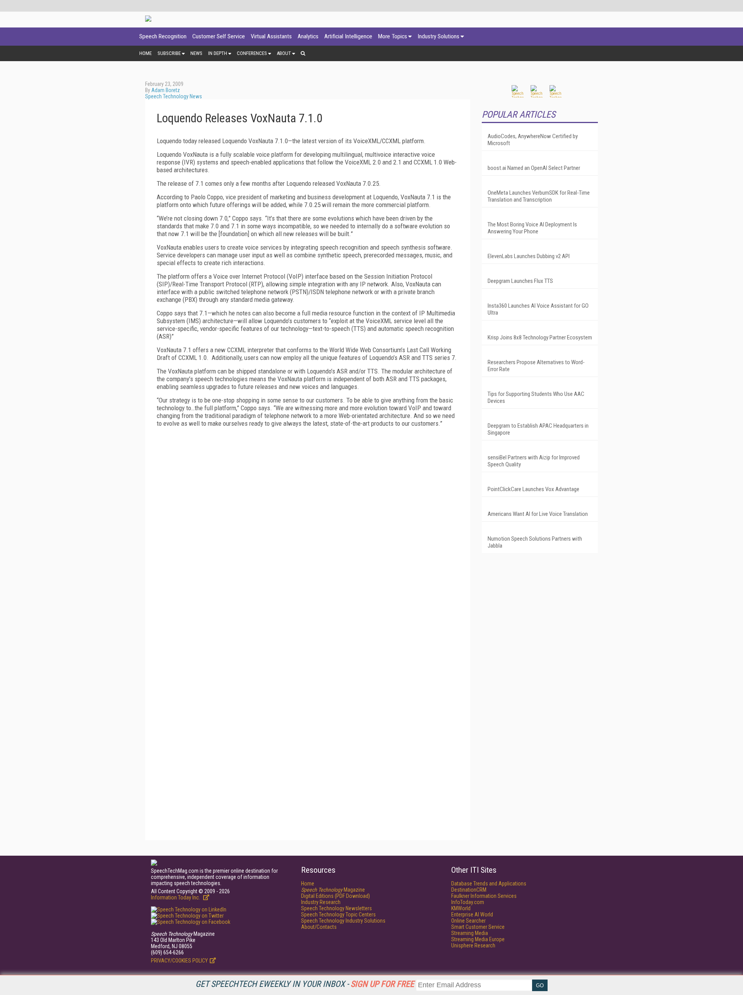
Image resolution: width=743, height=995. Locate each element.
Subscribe (169, 53)
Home (145, 53)
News (196, 53)
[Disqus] (308, 530)
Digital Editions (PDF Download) (335, 896)
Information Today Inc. (176, 897)
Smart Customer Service (478, 927)
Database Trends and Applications (488, 883)
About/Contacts (319, 927)
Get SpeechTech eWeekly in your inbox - (304, 984)
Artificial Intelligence (348, 36)
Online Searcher (468, 921)
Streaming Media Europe (478, 939)
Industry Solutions (438, 36)
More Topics (392, 36)
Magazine (333, 890)
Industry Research (321, 902)
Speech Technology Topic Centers (338, 914)
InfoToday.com (467, 902)
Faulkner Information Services (484, 896)
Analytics (308, 36)
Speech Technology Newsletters (336, 908)
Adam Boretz (165, 90)
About (284, 53)
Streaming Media (469, 933)
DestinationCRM (468, 890)
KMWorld (461, 908)
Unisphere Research (473, 945)
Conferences (252, 53)
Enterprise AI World (472, 914)
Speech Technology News (173, 96)
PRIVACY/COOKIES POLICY (179, 960)
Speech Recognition (163, 36)
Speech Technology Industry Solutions (343, 921)
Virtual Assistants (271, 36)
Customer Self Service (218, 36)
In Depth (217, 53)
